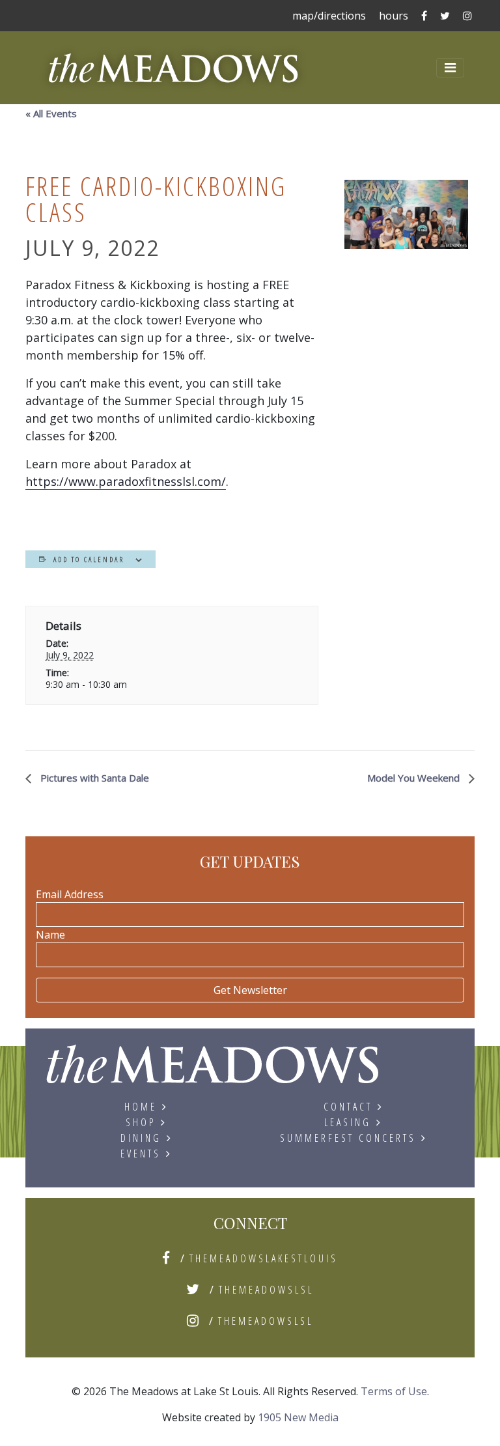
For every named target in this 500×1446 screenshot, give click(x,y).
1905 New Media (298, 1417)
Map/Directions (329, 15)
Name (50, 935)
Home (140, 1106)
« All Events (51, 113)
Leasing (347, 1122)
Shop (141, 1122)
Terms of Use (394, 1391)
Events (140, 1153)
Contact (348, 1106)
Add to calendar (88, 559)
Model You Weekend (414, 777)
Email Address (70, 894)
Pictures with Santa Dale (93, 777)
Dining (140, 1138)
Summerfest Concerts (348, 1138)
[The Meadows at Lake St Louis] (212, 1070)
